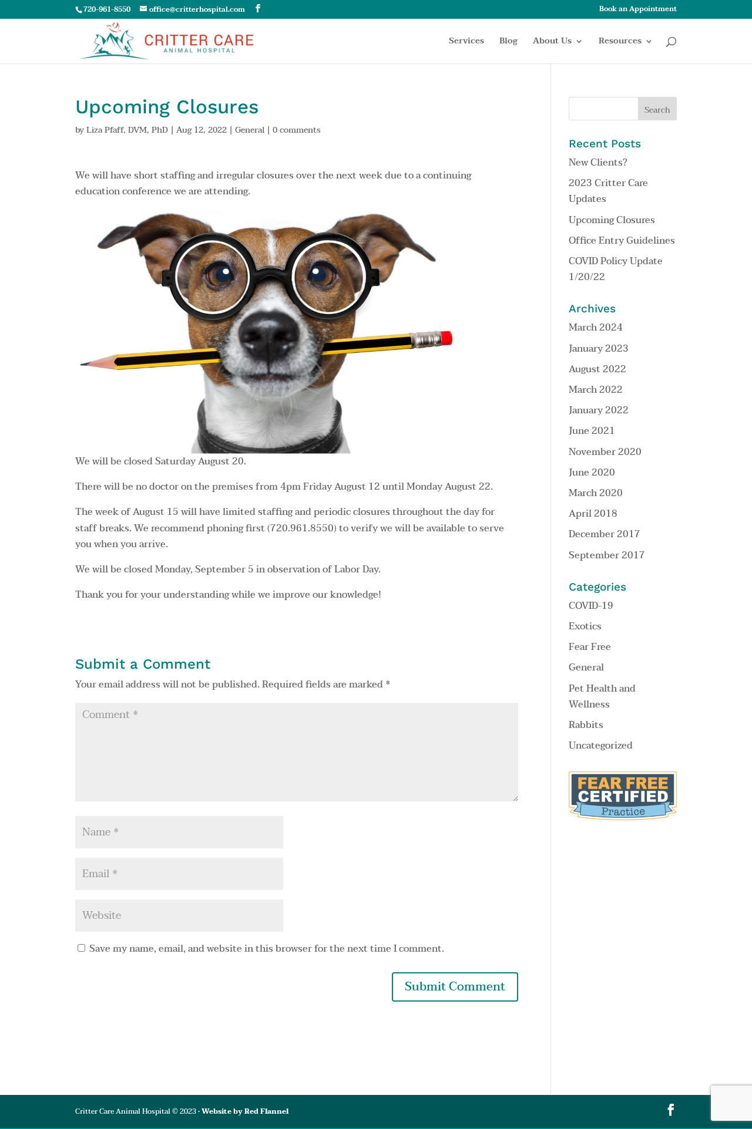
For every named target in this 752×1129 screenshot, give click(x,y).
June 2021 (592, 431)
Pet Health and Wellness (602, 696)
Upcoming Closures (612, 220)
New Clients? (598, 162)
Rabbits (586, 725)
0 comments (297, 130)
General (249, 130)
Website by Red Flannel (245, 1111)
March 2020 (596, 493)
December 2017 (604, 534)
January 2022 (599, 410)
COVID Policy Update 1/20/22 (616, 269)
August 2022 (597, 369)
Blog (508, 42)
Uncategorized (601, 745)
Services (466, 42)
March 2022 (596, 390)
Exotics (585, 626)
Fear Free (590, 647)
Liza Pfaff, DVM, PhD (127, 130)
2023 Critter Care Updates (608, 191)
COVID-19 (591, 606)
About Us (552, 42)
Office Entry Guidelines (622, 240)
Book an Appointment (638, 10)
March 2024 (596, 327)
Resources (620, 42)
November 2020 (605, 452)
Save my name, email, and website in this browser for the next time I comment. (266, 949)
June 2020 (592, 472)
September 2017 (607, 555)
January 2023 (599, 349)
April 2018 (593, 513)
